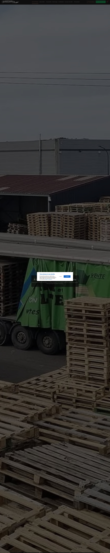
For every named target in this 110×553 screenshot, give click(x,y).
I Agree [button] (67, 276)
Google (46, 279)
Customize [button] (60, 276)
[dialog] (55, 276)
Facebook (49, 279)
